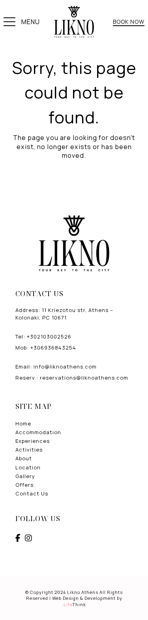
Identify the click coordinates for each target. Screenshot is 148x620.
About (23, 458)
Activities (29, 449)
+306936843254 (53, 347)
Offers (24, 484)
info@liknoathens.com (65, 366)
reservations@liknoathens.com (84, 377)
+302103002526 (49, 336)
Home (23, 423)
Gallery (25, 476)
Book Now (128, 21)
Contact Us (31, 493)
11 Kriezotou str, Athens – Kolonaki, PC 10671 (64, 313)
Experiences (32, 440)
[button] (22, 23)
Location (28, 467)
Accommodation (38, 432)
